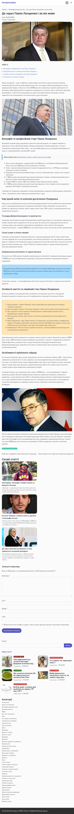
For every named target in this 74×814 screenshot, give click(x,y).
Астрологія (5, 702)
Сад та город (6, 762)
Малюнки (5, 737)
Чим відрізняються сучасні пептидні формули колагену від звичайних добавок (23, 661)
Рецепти (4, 757)
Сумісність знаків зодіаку (10, 769)
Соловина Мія (16, 666)
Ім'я (4, 601)
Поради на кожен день (56, 657)
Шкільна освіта (6, 801)
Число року (5, 799)
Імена (3, 727)
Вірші (4, 711)
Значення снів (6, 723)
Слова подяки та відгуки (9, 764)
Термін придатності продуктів (11, 776)
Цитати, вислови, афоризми (10, 792)
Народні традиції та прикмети (11, 741)
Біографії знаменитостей (10, 448)
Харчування (17, 670)
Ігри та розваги (6, 725)
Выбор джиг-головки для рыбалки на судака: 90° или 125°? (24, 689)
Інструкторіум (9, 2)
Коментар (6, 576)
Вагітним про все (7, 709)
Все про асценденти (8, 714)
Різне (3, 760)
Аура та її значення (8, 704)
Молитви (5, 739)
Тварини (4, 773)
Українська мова (7, 780)
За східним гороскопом (9, 718)
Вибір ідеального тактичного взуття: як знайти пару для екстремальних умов (59, 675)
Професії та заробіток (9, 755)
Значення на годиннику (9, 721)
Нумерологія (6, 744)
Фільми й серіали (7, 783)
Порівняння (5, 748)
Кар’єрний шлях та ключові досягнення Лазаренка (20, 71)
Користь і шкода (18, 656)
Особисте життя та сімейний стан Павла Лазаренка (20, 74)
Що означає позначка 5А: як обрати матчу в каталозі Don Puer (24, 675)
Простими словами (8, 753)
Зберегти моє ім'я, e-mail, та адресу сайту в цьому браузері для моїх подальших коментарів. (36, 625)
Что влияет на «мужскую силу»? (61, 662)
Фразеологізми (6, 787)
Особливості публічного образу (13, 77)
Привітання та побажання (10, 750)
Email (4, 609)
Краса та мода (54, 670)
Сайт (3, 617)
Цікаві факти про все (8, 794)
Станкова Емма (53, 665)
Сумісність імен (7, 771)
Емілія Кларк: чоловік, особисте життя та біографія (34, 157)
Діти (3, 716)
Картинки (5, 730)
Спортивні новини (7, 767)
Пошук (4, 641)
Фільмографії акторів (8, 785)
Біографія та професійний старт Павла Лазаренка (19, 69)
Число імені (5, 797)
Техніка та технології (8, 778)
